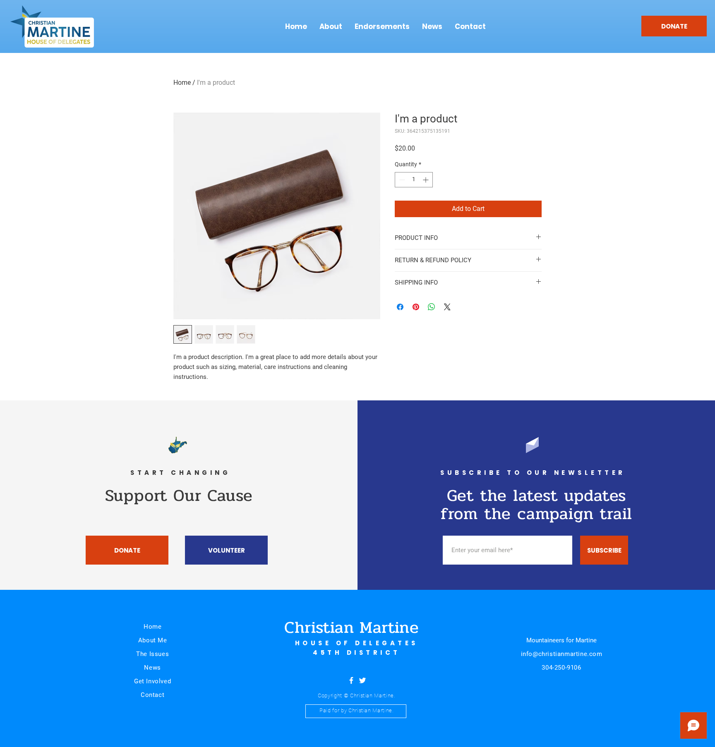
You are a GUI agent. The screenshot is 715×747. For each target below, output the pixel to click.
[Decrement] (401, 179)
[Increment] (426, 179)
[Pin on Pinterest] (416, 307)
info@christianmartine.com (561, 654)
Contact (152, 695)
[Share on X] (447, 307)
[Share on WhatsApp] (432, 307)
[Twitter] (362, 680)
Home (182, 82)
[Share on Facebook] (400, 307)
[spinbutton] (413, 179)
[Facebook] (351, 680)
